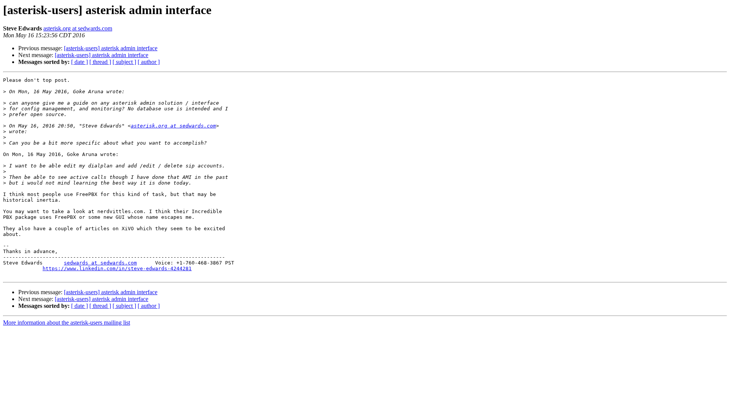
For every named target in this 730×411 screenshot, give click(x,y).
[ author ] (149, 62)
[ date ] (79, 62)
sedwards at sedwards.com (100, 263)
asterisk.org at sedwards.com (77, 28)
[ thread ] (100, 62)
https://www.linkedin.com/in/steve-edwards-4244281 (117, 268)
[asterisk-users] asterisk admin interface (110, 48)
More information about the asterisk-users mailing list (66, 322)
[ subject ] (124, 62)
